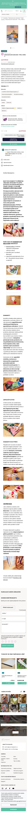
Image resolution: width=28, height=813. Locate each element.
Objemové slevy (17, 768)
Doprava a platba (5, 770)
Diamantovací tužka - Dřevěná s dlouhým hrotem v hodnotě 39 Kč (15, 119)
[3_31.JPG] (13, 298)
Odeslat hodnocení (7, 645)
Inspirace (3, 762)
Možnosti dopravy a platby (9, 126)
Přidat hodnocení (8, 607)
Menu (2, 11)
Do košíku (14, 144)
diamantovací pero (9, 205)
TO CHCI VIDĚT (18, 7)
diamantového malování (12, 188)
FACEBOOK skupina (18, 773)
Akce (14, 756)
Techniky (3, 756)
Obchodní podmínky (6, 768)
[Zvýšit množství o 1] (6, 131)
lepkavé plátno (10, 246)
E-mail (4, 619)
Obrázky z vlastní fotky (5, 759)
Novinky (15, 758)
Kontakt (3, 773)
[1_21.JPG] (13, 282)
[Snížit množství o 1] (2, 131)
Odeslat (15, 732)
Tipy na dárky (16, 761)
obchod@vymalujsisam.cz (11, 747)
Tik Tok (21, 692)
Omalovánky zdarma (18, 779)
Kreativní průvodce (6, 779)
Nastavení (13, 805)
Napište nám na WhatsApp (11, 749)
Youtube (24, 692)
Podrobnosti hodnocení (7, 64)
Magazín (3, 781)
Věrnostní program (18, 770)
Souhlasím (13, 809)
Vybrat (9, 683)
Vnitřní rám (7, 504)
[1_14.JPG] (13, 267)
